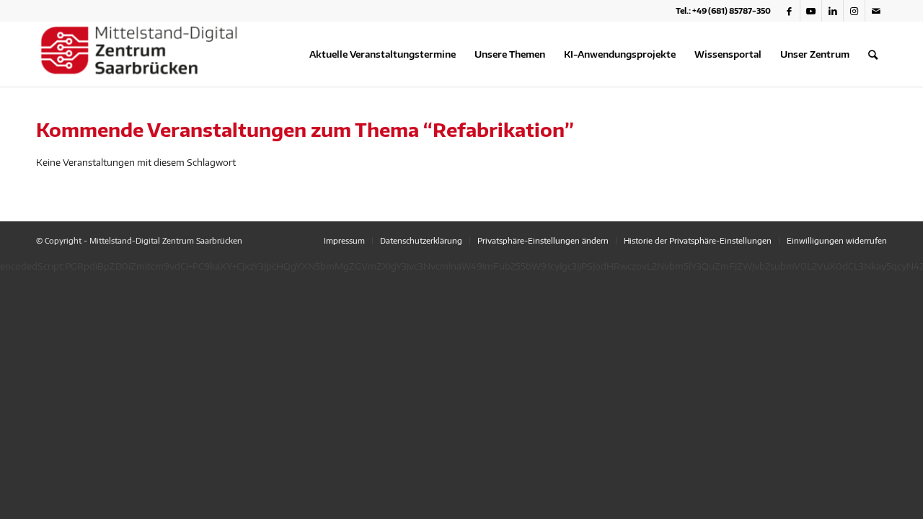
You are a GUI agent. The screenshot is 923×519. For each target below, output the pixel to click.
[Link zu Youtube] (810, 11)
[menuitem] (382, 54)
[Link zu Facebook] (789, 11)
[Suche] (873, 54)
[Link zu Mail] (876, 11)
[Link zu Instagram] (854, 11)
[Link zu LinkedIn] (832, 11)
